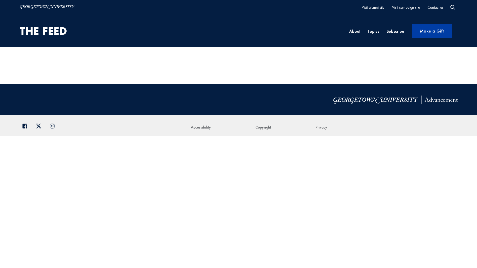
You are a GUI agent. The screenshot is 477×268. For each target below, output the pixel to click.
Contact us (435, 7)
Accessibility (201, 127)
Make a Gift (432, 31)
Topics (373, 31)
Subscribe (395, 31)
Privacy (321, 127)
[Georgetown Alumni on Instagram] (54, 125)
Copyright (263, 127)
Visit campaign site (406, 7)
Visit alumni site (373, 7)
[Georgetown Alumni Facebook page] (26, 125)
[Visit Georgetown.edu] (47, 7)
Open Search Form (452, 7)
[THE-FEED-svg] (43, 31)
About (354, 31)
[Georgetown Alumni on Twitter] (40, 125)
